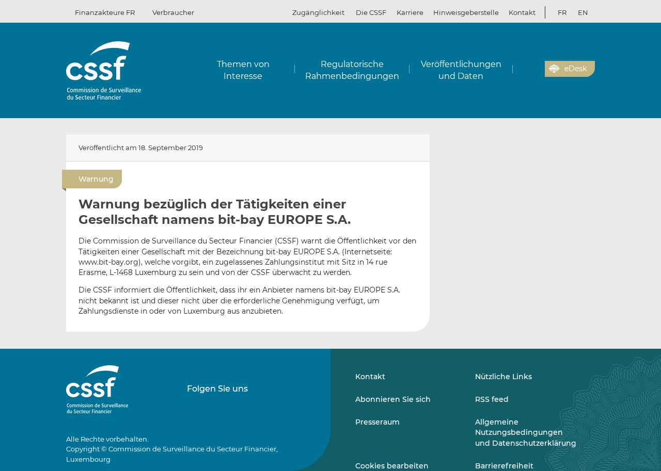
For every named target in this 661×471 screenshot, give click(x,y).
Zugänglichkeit (318, 12)
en (583, 12)
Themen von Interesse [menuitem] (243, 70)
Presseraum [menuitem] (377, 422)
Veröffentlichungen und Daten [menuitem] (461, 70)
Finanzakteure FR (105, 12)
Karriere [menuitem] (410, 12)
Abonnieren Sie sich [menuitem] (393, 399)
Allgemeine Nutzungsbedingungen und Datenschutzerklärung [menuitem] (525, 432)
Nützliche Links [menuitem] (503, 376)
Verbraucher (173, 12)
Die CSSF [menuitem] (371, 12)
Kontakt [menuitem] (522, 12)
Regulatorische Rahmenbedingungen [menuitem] (352, 70)
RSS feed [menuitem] (492, 399)
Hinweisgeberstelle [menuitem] (466, 12)
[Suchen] (521, 69)
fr (562, 12)
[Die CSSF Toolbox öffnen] (533, 69)
